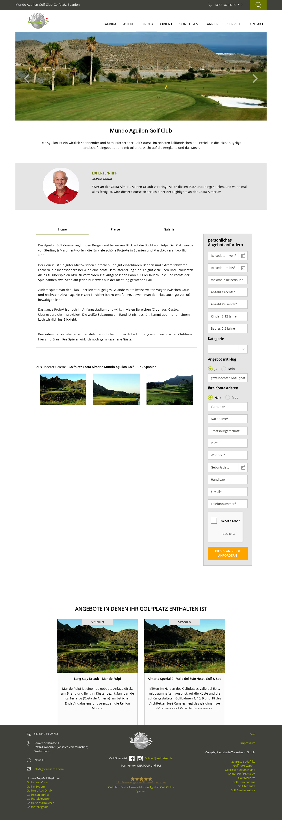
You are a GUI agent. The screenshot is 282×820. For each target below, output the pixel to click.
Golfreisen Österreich (241, 774)
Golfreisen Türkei (38, 795)
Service (234, 24)
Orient (166, 24)
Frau (235, 397)
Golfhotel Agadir (37, 807)
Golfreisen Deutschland (240, 770)
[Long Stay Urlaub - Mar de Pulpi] (97, 646)
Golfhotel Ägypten (38, 799)
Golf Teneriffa (246, 786)
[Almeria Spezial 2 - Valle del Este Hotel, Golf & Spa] (184, 646)
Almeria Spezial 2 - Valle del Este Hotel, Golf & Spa (184, 678)
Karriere (213, 24)
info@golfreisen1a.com (49, 769)
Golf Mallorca (246, 778)
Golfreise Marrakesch (40, 803)
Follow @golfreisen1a (159, 758)
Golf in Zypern (36, 786)
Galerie (169, 229)
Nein (231, 369)
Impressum (247, 743)
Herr (218, 397)
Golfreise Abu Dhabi (39, 790)
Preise (115, 229)
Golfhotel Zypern (244, 765)
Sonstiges (188, 24)
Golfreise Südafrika (243, 761)
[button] (28, 76)
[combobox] (228, 349)
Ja (216, 369)
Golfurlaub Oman (38, 782)
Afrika (110, 24)
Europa (147, 24)
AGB (252, 734)
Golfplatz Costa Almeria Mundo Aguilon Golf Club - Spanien (141, 789)
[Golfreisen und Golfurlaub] (38, 20)
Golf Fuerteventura (242, 790)
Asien (128, 24)
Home (62, 229)
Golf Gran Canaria (243, 782)
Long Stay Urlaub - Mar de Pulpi (97, 678)
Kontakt (255, 24)
